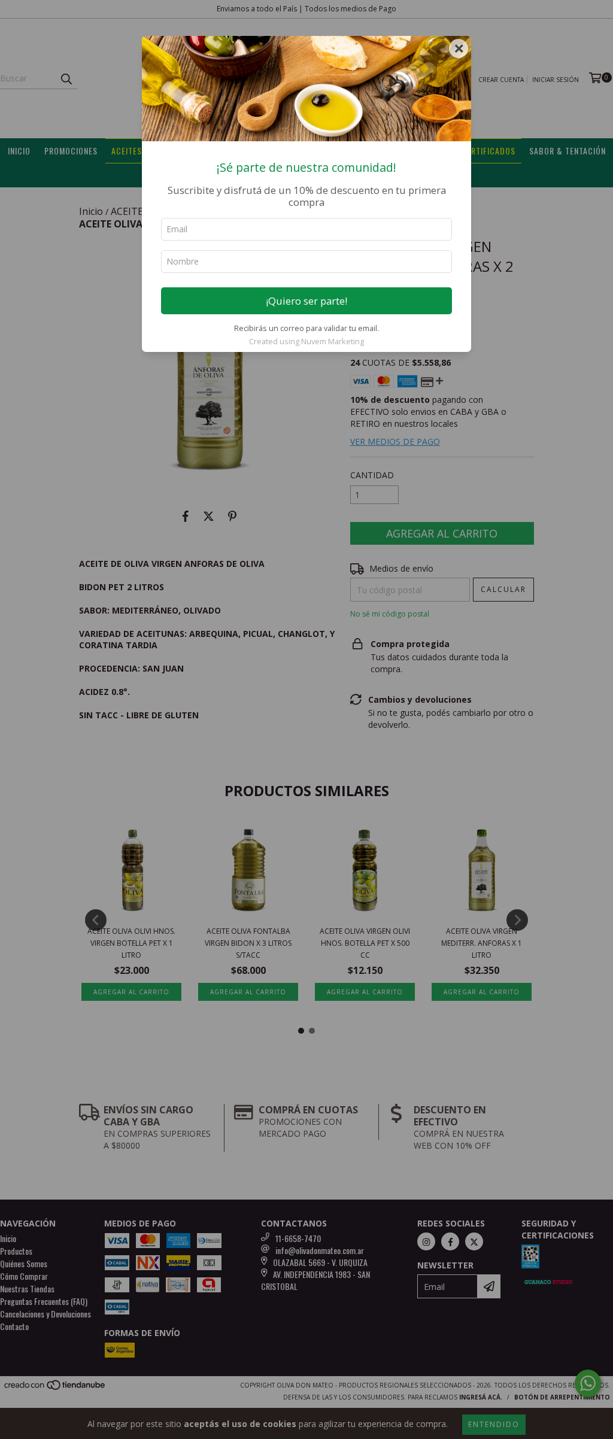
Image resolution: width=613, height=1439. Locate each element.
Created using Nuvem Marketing (306, 341)
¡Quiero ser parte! (306, 301)
